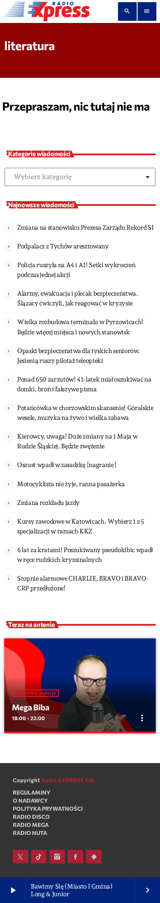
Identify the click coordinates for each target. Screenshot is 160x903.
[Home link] (47, 11)
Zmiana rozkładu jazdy (48, 503)
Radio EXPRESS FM (67, 780)
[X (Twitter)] (20, 856)
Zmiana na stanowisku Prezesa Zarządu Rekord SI (85, 227)
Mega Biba (30, 707)
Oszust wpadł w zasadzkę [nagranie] (66, 465)
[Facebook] (75, 856)
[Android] (94, 856)
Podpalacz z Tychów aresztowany (63, 246)
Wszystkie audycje (35, 693)
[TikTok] (39, 856)
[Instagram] (57, 856)
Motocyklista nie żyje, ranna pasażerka (71, 484)
